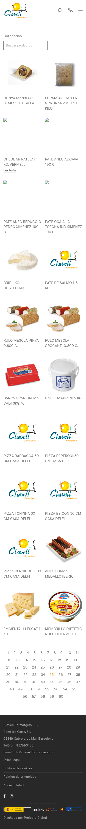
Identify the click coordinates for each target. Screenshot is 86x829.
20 (76, 660)
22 (16, 667)
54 (65, 689)
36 (60, 675)
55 (74, 689)
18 (59, 660)
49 (20, 689)
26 (52, 667)
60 (61, 697)
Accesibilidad (13, 785)
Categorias (12, 36)
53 (56, 689)
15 (34, 660)
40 (17, 682)
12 (9, 660)
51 (38, 689)
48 (12, 689)
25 (43, 667)
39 (8, 682)
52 (47, 689)
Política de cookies (17, 768)
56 (25, 697)
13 (17, 660)
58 (43, 697)
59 (52, 697)
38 (78, 675)
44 (52, 682)
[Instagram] (11, 796)
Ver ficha (10, 170)
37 (69, 675)
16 (43, 660)
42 (34, 682)
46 (69, 682)
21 (8, 667)
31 (17, 675)
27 (60, 667)
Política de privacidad (19, 777)
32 (25, 675)
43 (43, 682)
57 (34, 697)
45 (60, 682)
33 (34, 675)
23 (25, 667)
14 (26, 660)
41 (26, 682)
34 (43, 675)
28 (69, 667)
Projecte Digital (35, 818)
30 (8, 675)
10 (69, 653)
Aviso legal (11, 760)
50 (29, 689)
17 (51, 660)
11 (77, 653)
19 (67, 660)
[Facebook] (4, 796)
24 (34, 667)
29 (78, 667)
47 (78, 682)
